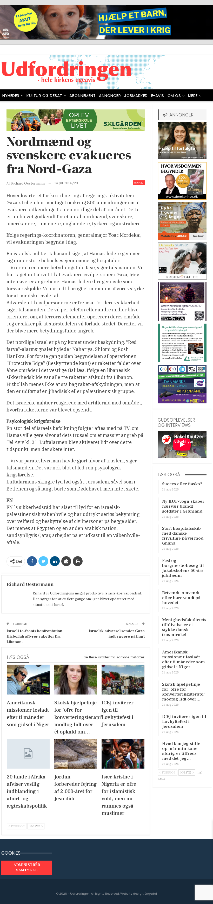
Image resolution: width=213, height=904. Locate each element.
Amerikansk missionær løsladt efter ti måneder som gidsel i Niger (183, 659)
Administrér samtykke (27, 868)
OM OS (174, 95)
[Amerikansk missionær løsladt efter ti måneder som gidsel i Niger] (28, 680)
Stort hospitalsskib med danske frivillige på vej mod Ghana (182, 536)
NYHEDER (10, 95)
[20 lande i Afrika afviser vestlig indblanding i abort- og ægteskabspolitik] (28, 754)
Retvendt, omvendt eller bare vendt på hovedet (181, 598)
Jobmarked (136, 95)
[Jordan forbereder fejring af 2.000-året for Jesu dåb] (75, 754)
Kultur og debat (44, 95)
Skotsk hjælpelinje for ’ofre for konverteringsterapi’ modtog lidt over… (183, 692)
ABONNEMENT (82, 95)
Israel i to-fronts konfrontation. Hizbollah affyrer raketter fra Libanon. (34, 636)
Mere (193, 95)
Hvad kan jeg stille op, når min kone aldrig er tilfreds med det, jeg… (181, 751)
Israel (138, 183)
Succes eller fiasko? (182, 484)
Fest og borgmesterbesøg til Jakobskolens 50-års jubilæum (183, 568)
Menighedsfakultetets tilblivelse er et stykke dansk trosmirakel (184, 627)
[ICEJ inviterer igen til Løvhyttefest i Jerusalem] (123, 680)
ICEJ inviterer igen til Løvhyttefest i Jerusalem (184, 721)
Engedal (151, 894)
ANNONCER (110, 95)
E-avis (157, 95)
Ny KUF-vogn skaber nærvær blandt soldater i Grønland (183, 506)
